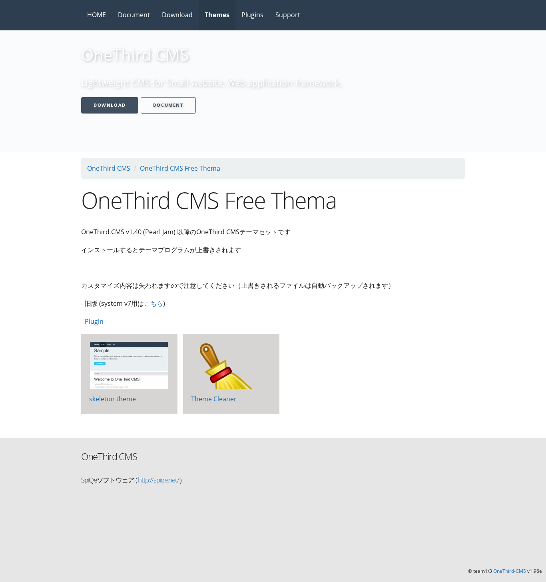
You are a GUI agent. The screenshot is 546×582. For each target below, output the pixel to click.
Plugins (252, 14)
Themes (217, 14)
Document (134, 14)
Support (287, 14)
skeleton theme (112, 399)
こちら (153, 303)
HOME (96, 14)
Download (177, 14)
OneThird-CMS (509, 571)
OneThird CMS (108, 168)
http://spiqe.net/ (158, 479)
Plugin (94, 321)
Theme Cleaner (214, 399)
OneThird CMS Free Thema (180, 168)
